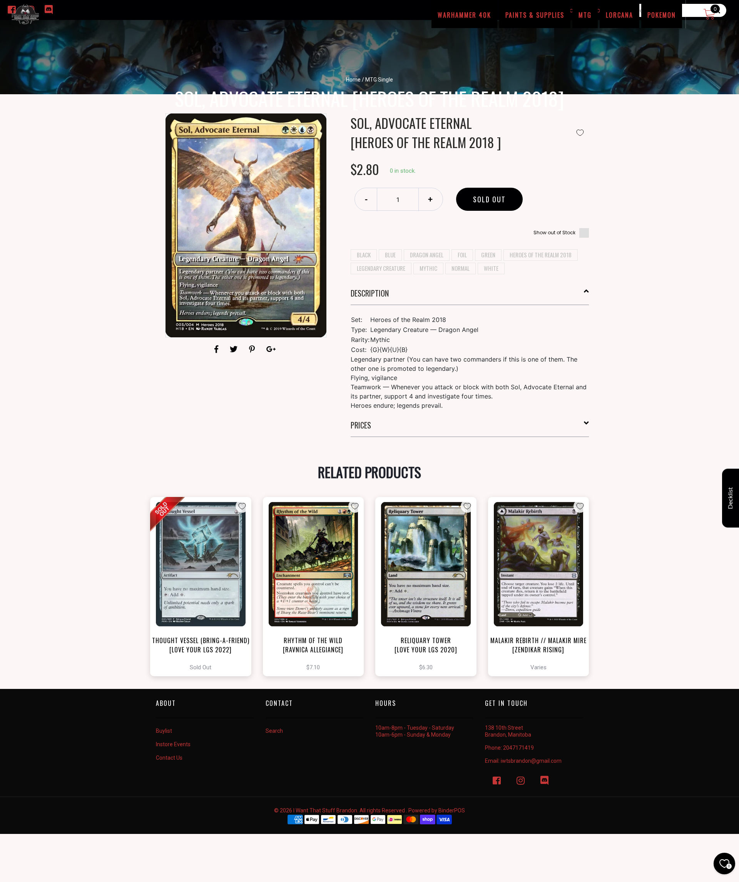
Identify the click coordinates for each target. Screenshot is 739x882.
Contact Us (169, 758)
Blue (390, 254)
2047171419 (518, 748)
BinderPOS (451, 810)
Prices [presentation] (361, 425)
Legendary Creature (381, 268)
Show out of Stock (554, 232)
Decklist (730, 498)
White (491, 268)
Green (488, 254)
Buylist (164, 731)
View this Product (204, 586)
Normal (460, 268)
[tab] (470, 296)
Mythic (428, 268)
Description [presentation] (370, 293)
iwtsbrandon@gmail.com (531, 761)
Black (364, 254)
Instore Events (173, 744)
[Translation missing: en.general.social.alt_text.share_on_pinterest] (253, 349)
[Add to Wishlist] (580, 132)
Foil (462, 254)
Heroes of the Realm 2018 (541, 254)
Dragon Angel (426, 254)
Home (353, 80)
